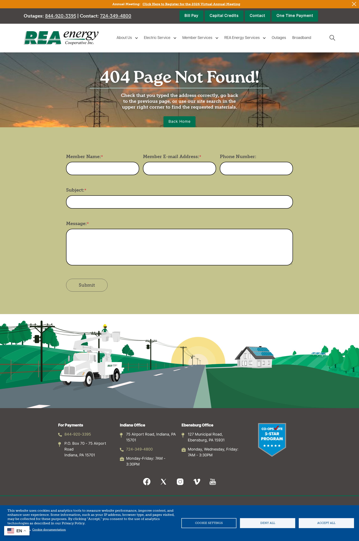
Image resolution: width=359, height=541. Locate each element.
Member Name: (83, 156)
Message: (76, 223)
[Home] (61, 38)
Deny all (267, 523)
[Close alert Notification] (354, 4)
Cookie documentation (49, 529)
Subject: (75, 190)
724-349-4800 (139, 450)
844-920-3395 (77, 435)
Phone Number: (238, 156)
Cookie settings (209, 523)
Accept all (326, 523)
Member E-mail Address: (171, 156)
